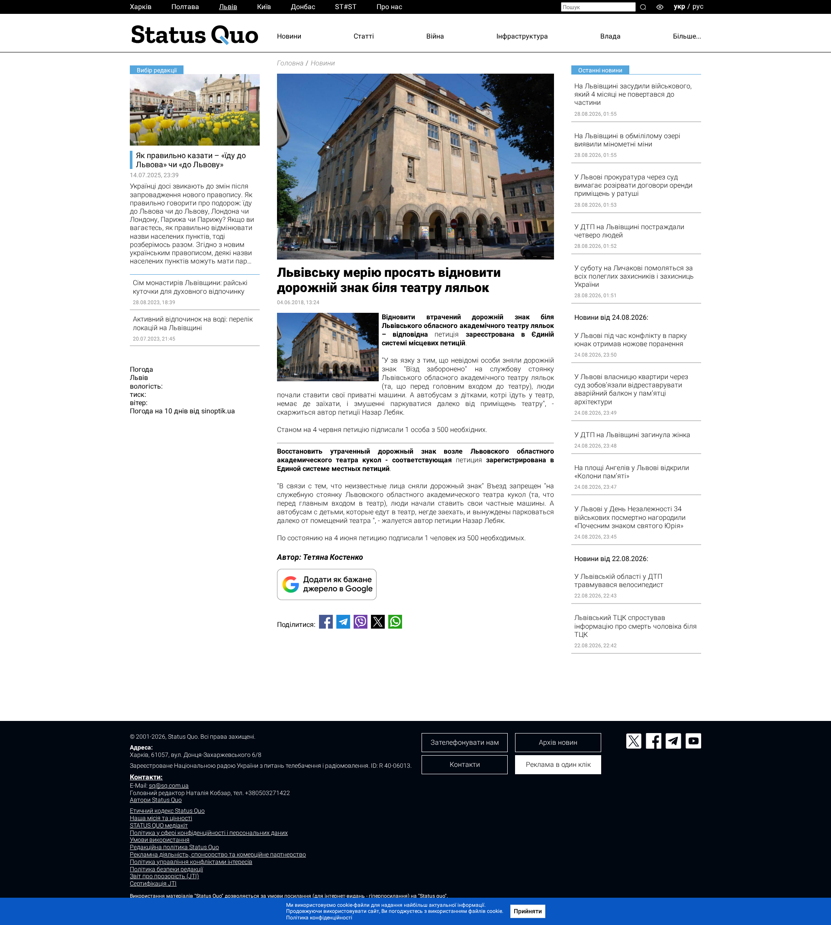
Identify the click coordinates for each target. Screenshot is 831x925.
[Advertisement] (415, 664)
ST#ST (346, 7)
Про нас (389, 7)
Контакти (465, 764)
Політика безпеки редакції (166, 869)
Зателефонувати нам (465, 742)
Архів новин (558, 742)
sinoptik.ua (218, 411)
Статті (364, 36)
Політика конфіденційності (319, 918)
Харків (140, 7)
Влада (610, 36)
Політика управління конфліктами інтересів (191, 861)
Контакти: (146, 777)
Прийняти (528, 911)
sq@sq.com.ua (169, 785)
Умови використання (160, 839)
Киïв (264, 7)
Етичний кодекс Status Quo (167, 810)
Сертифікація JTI (153, 883)
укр (679, 6)
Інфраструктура (522, 36)
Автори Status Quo (156, 799)
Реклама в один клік (558, 764)
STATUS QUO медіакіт (159, 825)
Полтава (185, 7)
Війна (435, 36)
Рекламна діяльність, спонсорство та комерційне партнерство (218, 854)
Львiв (228, 7)
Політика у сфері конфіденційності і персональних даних (209, 832)
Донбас (303, 7)
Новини (289, 36)
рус (697, 6)
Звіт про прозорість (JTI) (164, 876)
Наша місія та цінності (161, 818)
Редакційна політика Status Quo (174, 847)
